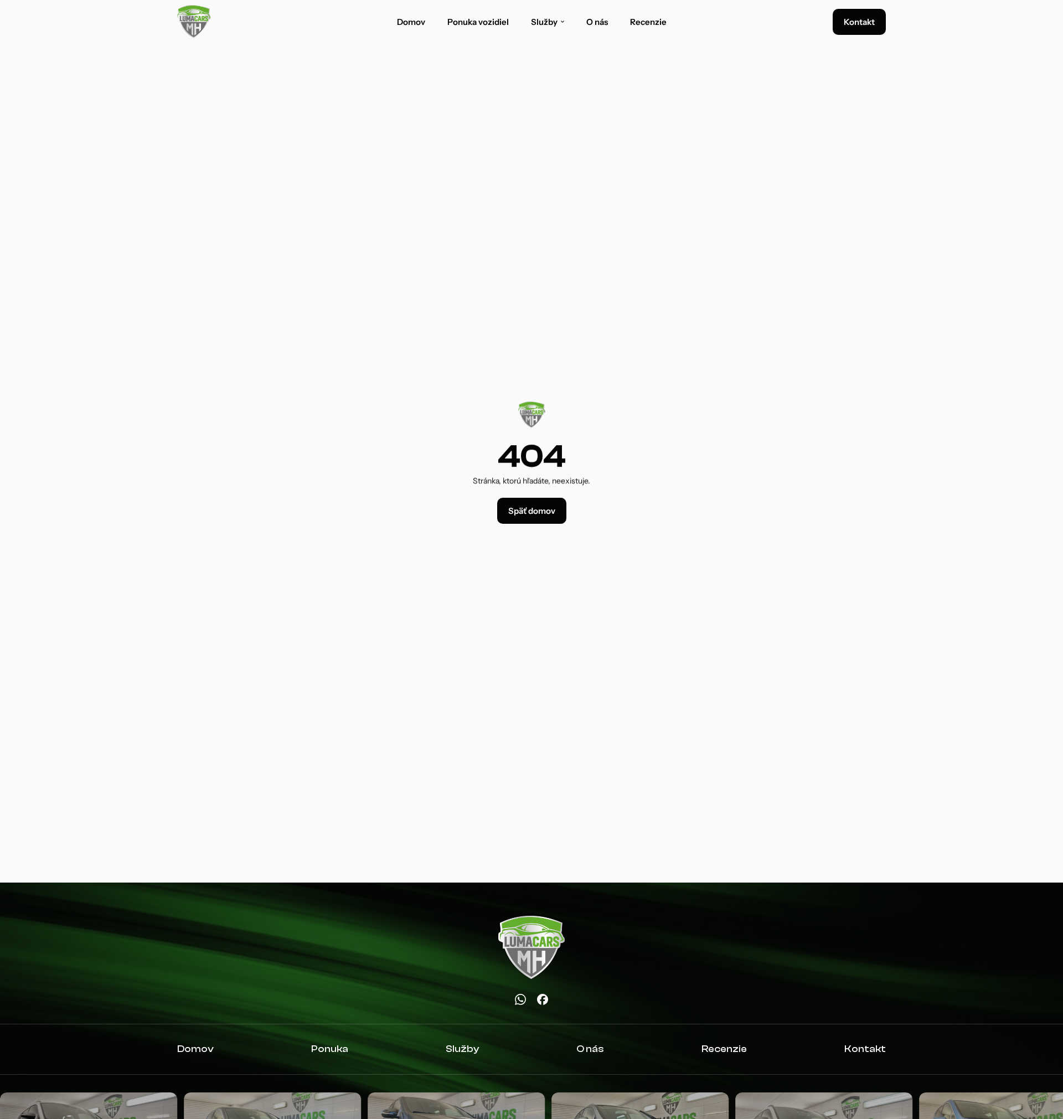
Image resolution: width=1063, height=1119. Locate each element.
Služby (462, 1049)
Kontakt (865, 1049)
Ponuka (329, 1049)
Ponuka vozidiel (478, 22)
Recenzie (648, 22)
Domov (411, 22)
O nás (597, 22)
